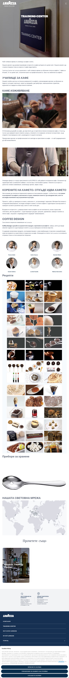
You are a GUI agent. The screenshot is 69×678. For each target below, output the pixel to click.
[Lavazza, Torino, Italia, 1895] (8, 3)
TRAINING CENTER (9, 626)
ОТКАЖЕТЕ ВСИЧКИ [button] (34, 675)
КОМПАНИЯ (7, 621)
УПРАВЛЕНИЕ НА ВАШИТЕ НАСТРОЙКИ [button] (35, 671)
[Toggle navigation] (66, 3)
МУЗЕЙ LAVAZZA (8, 635)
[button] (34, 640)
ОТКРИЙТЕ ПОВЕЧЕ (18, 579)
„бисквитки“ (61, 661)
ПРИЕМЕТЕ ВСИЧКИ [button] (34, 667)
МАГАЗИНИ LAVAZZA (10, 631)
